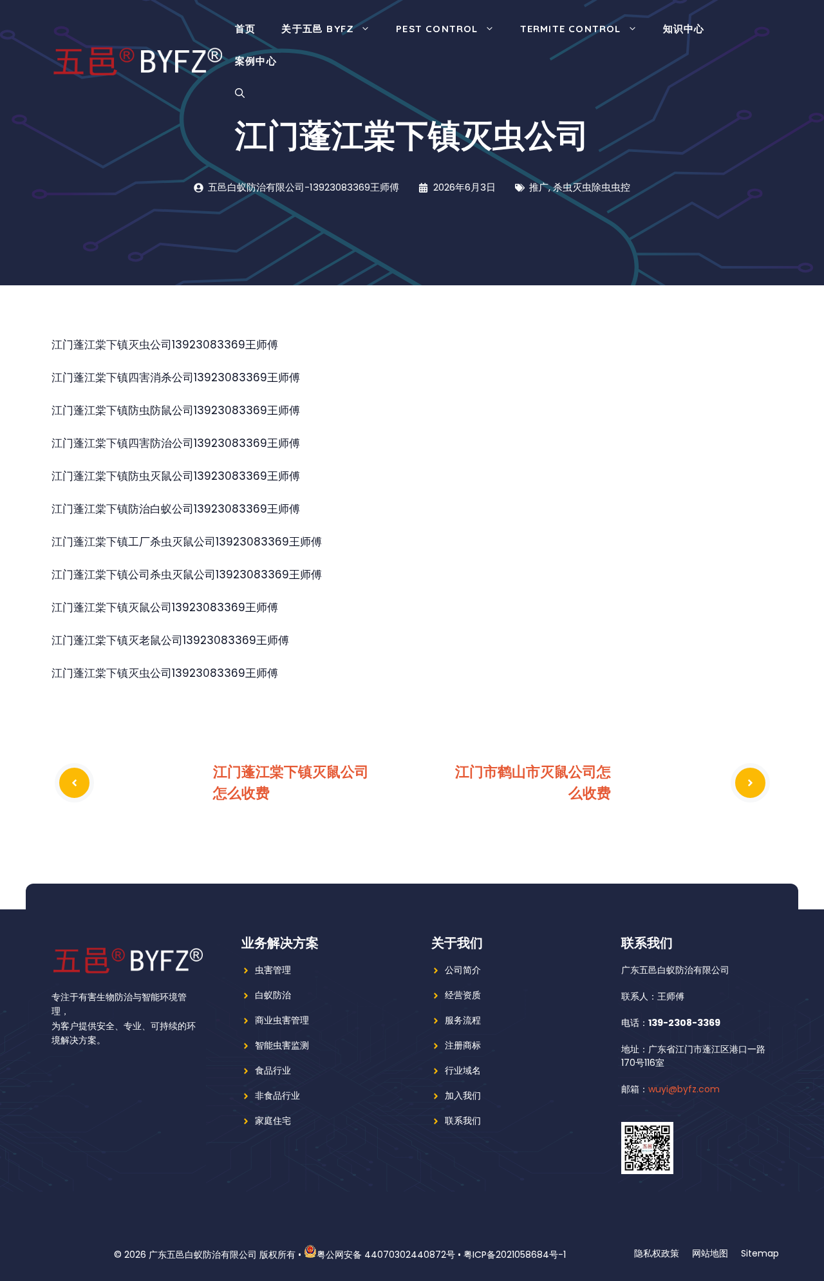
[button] (240, 93)
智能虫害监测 (282, 1045)
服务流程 (463, 1020)
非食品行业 (277, 1095)
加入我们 (463, 1095)
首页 (245, 29)
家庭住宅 (273, 1120)
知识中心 (684, 29)
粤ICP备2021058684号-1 (515, 1254)
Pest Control (437, 29)
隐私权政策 (656, 1253)
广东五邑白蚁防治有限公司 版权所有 (222, 1254)
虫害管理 (273, 969)
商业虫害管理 (282, 1020)
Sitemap (760, 1253)
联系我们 (463, 1120)
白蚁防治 (273, 995)
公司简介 (463, 969)
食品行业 (273, 1070)
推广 (538, 187)
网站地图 (710, 1253)
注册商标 (463, 1045)
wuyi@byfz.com (684, 1089)
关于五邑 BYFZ (317, 29)
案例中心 (256, 61)
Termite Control (570, 29)
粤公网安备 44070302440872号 (386, 1254)
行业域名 (463, 1070)
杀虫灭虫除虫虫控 (591, 187)
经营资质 (463, 995)
